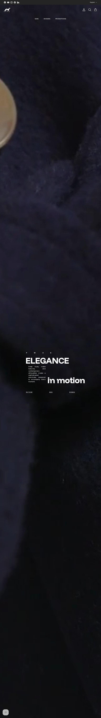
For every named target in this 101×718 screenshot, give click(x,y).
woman (72, 392)
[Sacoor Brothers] (7, 9)
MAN (37, 19)
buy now (29, 392)
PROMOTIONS (60, 19)
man (51, 392)
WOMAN (47, 19)
